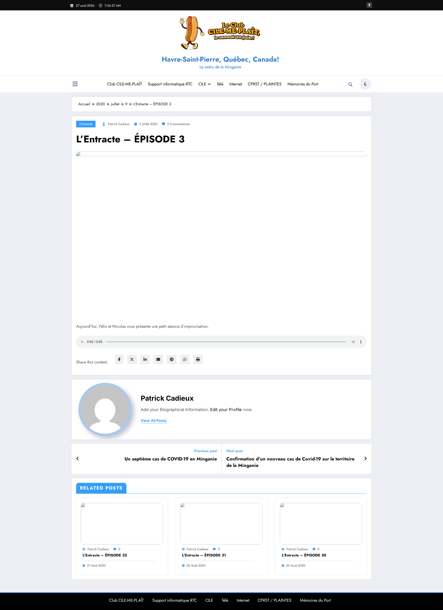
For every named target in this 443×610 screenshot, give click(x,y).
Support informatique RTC (170, 84)
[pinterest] (172, 359)
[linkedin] (145, 359)
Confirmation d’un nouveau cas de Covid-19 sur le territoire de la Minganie (290, 462)
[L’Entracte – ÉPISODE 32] (122, 523)
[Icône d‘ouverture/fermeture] (75, 84)
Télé (220, 84)
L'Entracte (85, 124)
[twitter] (132, 359)
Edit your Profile (226, 409)
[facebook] (119, 359)
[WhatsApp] (184, 359)
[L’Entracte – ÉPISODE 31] (221, 523)
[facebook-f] (369, 5)
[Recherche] (350, 84)
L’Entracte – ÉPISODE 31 (204, 555)
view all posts (154, 420)
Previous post (205, 451)
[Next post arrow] (365, 459)
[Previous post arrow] (77, 459)
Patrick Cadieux (118, 124)
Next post (234, 451)
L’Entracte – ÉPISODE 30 (304, 555)
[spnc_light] (365, 84)
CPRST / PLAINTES (264, 84)
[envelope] (158, 359)
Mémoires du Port (302, 84)
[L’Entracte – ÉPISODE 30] (321, 523)
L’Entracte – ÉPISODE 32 (105, 555)
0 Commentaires (178, 124)
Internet (235, 84)
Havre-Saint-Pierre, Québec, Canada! (220, 59)
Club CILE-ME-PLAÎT (124, 84)
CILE (202, 84)
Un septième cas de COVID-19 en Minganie (171, 459)
